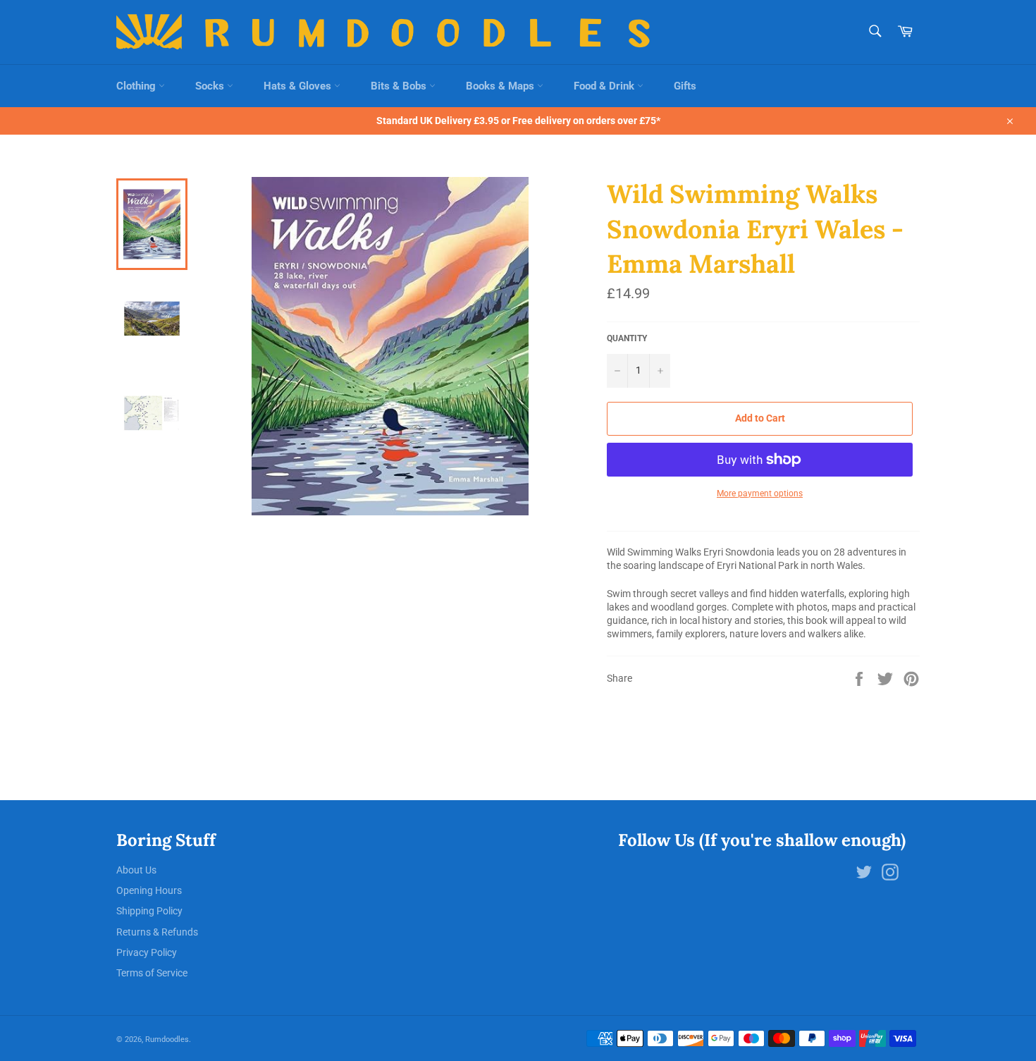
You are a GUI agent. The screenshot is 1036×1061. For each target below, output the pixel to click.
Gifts (685, 86)
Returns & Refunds (157, 932)
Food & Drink (605, 86)
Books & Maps (501, 86)
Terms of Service (151, 973)
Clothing (137, 86)
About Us (136, 870)
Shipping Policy (149, 910)
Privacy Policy (146, 952)
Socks (211, 86)
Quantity (627, 338)
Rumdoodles (167, 1039)
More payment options (760, 493)
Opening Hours (149, 890)
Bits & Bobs (400, 86)
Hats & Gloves (299, 86)
